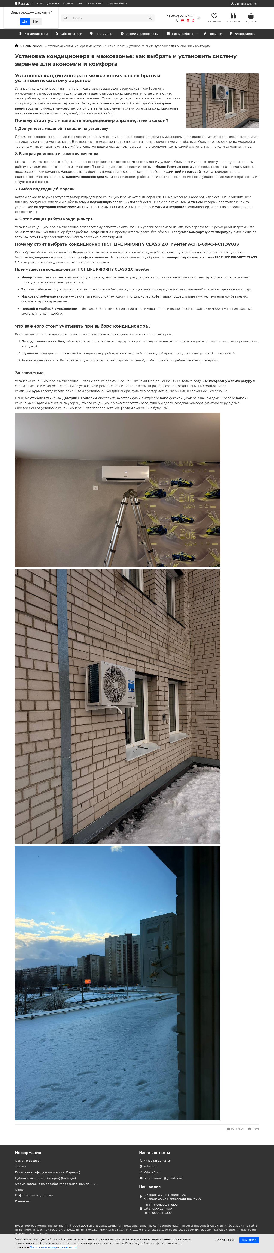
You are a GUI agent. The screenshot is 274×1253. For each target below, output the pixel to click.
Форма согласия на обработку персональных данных (56, 1183)
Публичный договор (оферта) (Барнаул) (45, 1178)
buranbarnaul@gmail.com (163, 1178)
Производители (117, 3)
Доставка (53, 3)
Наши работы (182, 33)
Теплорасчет (94, 3)
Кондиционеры (36, 33)
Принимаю (249, 1240)
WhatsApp (151, 1172)
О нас (39, 3)
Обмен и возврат (28, 1160)
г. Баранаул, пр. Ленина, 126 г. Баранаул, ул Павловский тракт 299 (172, 1196)
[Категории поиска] (65, 18)
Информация (28, 1153)
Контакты (22, 1201)
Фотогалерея (245, 33)
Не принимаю (224, 1240)
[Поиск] (150, 18)
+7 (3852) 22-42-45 (179, 16)
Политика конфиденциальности (53, 1247)
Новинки (215, 33)
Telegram (150, 1166)
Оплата (68, 3)
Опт (79, 3)
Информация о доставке (34, 1195)
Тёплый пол (104, 33)
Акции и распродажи (142, 33)
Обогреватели (71, 33)
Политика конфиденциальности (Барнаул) (47, 1172)
